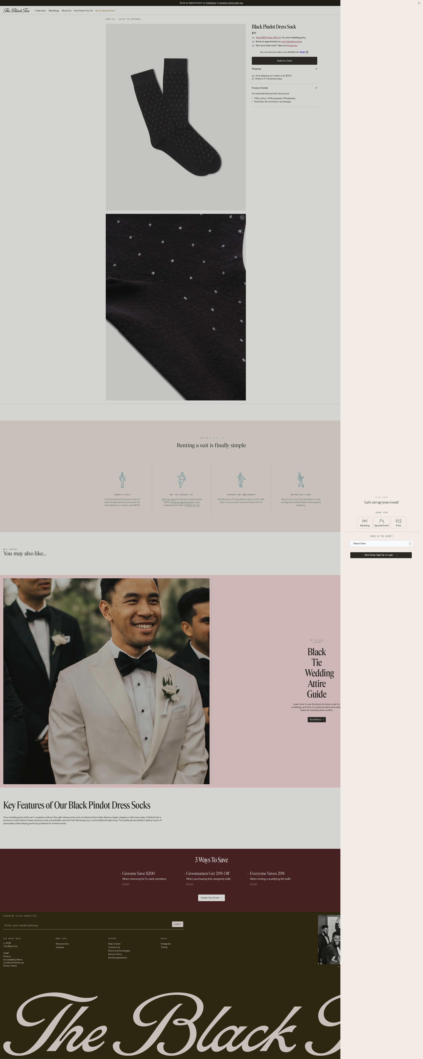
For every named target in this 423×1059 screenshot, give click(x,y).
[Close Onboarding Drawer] (419, 3)
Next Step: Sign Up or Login (379, 555)
